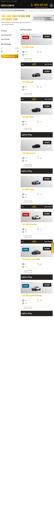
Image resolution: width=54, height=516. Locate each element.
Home (2, 10)
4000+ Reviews (14, 1)
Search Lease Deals (9, 56)
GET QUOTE (47, 36)
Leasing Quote (52, 248)
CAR (7, 5)
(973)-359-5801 (41, 5)
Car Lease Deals (9, 10)
